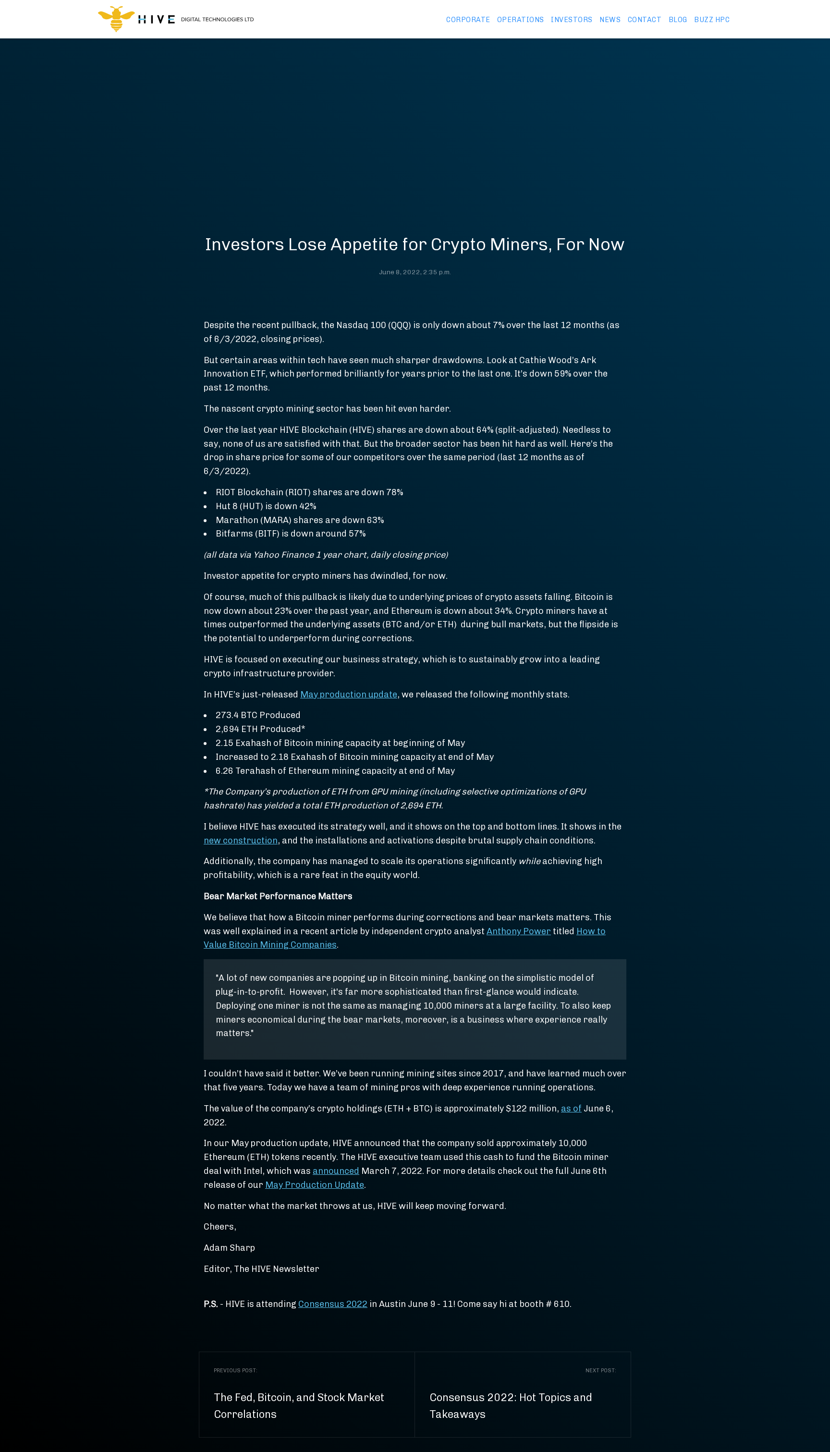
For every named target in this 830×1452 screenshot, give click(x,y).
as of (571, 1108)
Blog (678, 19)
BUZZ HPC (712, 19)
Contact (645, 19)
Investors (572, 19)
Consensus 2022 (332, 1304)
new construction (241, 840)
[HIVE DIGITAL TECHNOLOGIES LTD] (176, 19)
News (610, 19)
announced (336, 1171)
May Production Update (314, 1185)
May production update (348, 694)
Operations (520, 19)
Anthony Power (519, 931)
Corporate (468, 19)
